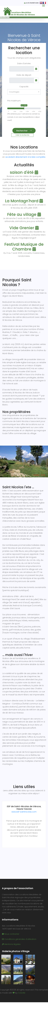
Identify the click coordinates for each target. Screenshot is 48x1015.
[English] (41, 3)
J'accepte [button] (4, 16)
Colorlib (21, 992)
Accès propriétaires (32, 3)
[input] (21, 68)
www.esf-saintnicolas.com (24, 811)
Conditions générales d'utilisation (20, 939)
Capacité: (24, 86)
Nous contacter (11, 934)
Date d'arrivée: (24, 63)
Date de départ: (24, 75)
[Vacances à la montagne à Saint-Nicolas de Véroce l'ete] (6, 959)
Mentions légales (12, 944)
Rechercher (22, 130)
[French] (44, 3)
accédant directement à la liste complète (25, 157)
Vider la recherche (22, 135)
